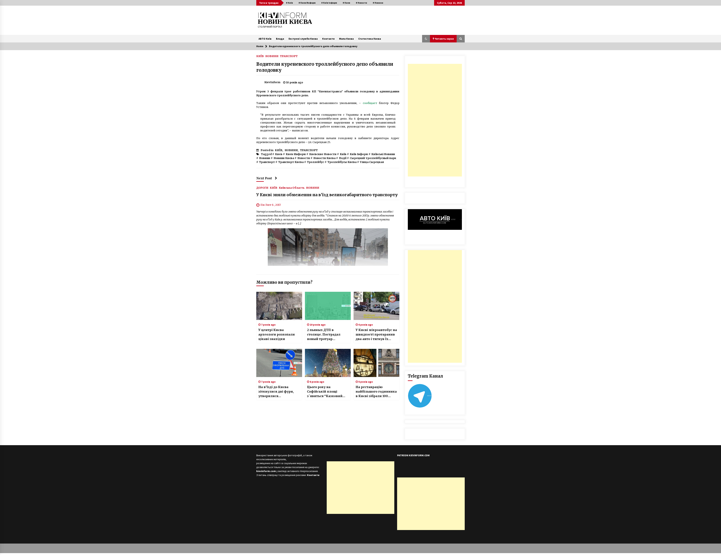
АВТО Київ (265, 38)
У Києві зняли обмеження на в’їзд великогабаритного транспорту (327, 194)
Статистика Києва (369, 38)
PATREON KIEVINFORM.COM (413, 455)
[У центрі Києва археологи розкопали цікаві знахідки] (279, 306)
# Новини (378, 2)
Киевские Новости (322, 154)
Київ (343, 154)
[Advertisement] (435, 120)
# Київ (289, 2)
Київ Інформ (359, 154)
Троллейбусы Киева (342, 162)
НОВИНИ (271, 55)
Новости (303, 158)
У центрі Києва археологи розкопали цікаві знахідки (276, 334)
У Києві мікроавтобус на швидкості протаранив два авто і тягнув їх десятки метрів (376, 334)
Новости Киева (324, 158)
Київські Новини (383, 154)
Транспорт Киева (291, 162)
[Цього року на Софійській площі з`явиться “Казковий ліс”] (328, 363)
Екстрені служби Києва (303, 38)
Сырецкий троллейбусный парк (373, 158)
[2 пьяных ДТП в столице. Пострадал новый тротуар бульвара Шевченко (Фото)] (328, 306)
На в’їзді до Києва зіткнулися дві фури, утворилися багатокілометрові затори (276, 391)
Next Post (264, 178)
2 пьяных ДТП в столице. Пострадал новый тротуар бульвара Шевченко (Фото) (324, 334)
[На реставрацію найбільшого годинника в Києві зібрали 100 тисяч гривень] (376, 363)
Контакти (328, 38)
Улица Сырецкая (372, 162)
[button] (426, 38)
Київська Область (292, 187)
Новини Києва (284, 158)
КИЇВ (260, 55)
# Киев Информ (307, 2)
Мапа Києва (346, 38)
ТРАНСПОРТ (289, 55)
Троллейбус (315, 162)
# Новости (361, 2)
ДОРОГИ (262, 187)
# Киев (346, 2)
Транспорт (267, 162)
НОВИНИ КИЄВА (285, 21)
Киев (278, 154)
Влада (280, 38)
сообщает (370, 103)
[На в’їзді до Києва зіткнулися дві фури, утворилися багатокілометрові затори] (279, 363)
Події (342, 158)
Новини (264, 158)
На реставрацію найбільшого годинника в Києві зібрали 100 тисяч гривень (376, 391)
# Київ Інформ (329, 2)
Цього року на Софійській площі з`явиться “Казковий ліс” (324, 391)
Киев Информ (296, 154)
